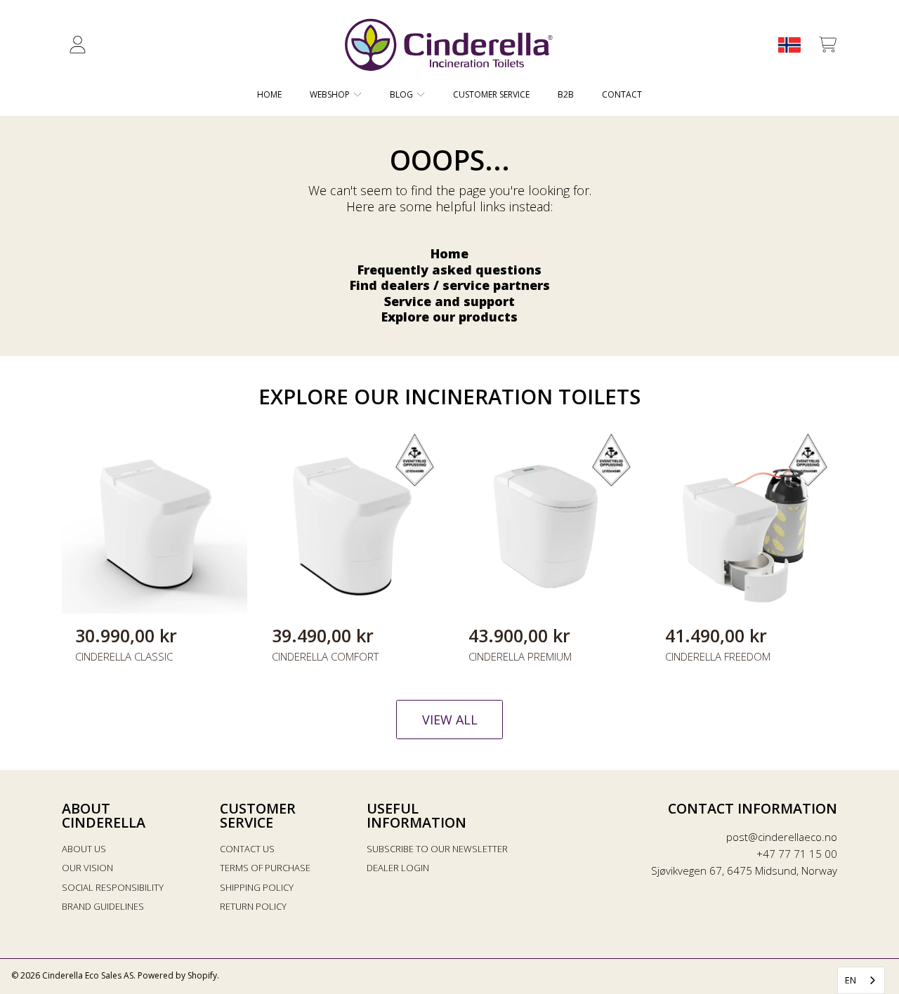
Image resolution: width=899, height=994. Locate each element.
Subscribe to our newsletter (437, 848)
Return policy (253, 906)
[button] (827, 44)
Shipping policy (257, 887)
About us (84, 848)
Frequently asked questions (449, 269)
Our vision (87, 867)
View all (450, 719)
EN (850, 980)
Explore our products (449, 316)
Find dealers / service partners (450, 285)
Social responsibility (113, 887)
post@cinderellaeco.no (781, 837)
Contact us (247, 848)
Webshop (331, 94)
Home (449, 253)
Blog (402, 94)
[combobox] (861, 980)
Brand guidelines (103, 906)
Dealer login (398, 867)
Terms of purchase (265, 867)
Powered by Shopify (177, 975)
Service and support (449, 301)
